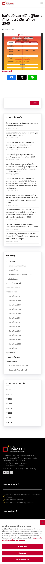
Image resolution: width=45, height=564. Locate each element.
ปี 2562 (9, 417)
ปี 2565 (9, 403)
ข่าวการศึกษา (10, 261)
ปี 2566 (9, 399)
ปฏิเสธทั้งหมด (22, 553)
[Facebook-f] (4, 472)
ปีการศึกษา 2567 (15, 305)
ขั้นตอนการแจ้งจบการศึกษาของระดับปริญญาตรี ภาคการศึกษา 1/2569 (22, 134)
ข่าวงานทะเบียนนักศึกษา (17, 266)
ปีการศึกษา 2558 (15, 344)
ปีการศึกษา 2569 (15, 296)
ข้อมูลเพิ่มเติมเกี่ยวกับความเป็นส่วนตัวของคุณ (22, 539)
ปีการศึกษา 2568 (15, 300)
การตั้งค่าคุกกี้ (22, 546)
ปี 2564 (9, 408)
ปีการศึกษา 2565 (15, 313)
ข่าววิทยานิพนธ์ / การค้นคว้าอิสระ (20, 274)
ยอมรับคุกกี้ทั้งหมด (22, 560)
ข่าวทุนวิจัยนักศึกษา (13, 287)
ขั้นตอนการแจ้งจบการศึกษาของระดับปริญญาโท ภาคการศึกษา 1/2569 (22, 124)
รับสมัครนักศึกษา (12, 361)
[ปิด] (42, 522)
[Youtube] (11, 472)
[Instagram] (7, 472)
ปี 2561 (9, 422)
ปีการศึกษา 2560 (15, 335)
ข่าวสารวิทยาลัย (11, 292)
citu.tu (21, 466)
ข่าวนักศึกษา (13, 270)
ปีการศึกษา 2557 (15, 348)
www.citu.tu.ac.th (21, 463)
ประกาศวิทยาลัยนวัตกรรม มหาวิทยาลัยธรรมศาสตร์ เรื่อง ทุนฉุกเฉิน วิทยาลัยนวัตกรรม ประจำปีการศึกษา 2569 (20, 145)
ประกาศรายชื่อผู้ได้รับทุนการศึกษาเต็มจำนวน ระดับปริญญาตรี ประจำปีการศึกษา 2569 (21, 155)
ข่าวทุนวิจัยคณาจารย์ (13, 283)
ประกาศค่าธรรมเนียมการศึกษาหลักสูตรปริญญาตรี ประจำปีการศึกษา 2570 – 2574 (22, 225)
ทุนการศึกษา (10, 353)
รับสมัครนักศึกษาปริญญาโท (18, 365)
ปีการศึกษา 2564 (15, 318)
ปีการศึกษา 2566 (15, 309)
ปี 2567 (9, 394)
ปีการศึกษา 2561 (15, 331)
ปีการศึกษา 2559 (15, 340)
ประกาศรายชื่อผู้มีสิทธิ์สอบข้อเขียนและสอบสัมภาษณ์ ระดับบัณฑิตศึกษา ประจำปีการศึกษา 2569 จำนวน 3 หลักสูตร (22, 236)
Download (7, 71)
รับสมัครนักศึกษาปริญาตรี (18, 370)
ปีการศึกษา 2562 (15, 326)
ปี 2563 (9, 413)
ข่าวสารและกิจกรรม (13, 357)
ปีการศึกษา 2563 (15, 322)
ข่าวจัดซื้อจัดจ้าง (12, 279)
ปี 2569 (9, 390)
